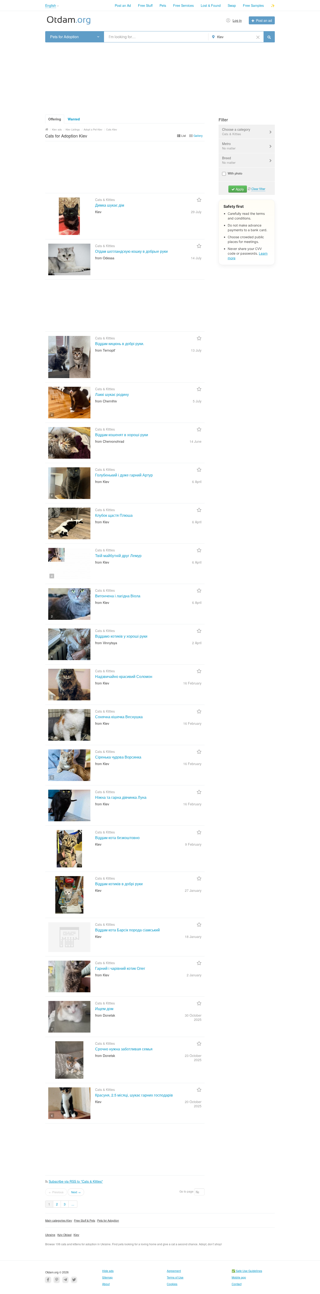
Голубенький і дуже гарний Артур (124, 475)
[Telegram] (65, 1279)
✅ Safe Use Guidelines (247, 1271)
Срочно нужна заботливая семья (124, 1049)
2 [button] (52, 455)
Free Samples (253, 5)
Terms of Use (175, 1277)
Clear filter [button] (258, 188)
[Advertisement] (160, 77)
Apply (239, 189)
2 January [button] (194, 975)
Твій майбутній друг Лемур (118, 555)
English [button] (50, 5)
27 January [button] (193, 890)
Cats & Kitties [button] (231, 134)
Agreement (174, 1271)
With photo (234, 173)
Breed (228, 160)
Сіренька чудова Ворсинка (118, 757)
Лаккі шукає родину (112, 394)
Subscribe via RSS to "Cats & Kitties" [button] (76, 1181)
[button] (58, 6)
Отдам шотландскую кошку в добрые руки (131, 251)
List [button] (183, 136)
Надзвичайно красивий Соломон (123, 676)
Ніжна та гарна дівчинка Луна (120, 797)
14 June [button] (195, 441)
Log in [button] (237, 20)
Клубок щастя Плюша (114, 515)
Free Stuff (145, 5)
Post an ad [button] (264, 20)
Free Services (183, 5)
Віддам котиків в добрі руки (119, 883)
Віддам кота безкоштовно (117, 837)
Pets (163, 5)
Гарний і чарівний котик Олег (120, 968)
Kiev (76, 1235)
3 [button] (52, 272)
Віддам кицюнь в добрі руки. (119, 343)
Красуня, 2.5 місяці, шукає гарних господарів (134, 1095)
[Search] (269, 36)
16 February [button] (192, 683)
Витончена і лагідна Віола (117, 596)
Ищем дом (104, 1008)
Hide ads (108, 1271)
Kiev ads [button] (57, 129)
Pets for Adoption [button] (64, 36)
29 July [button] (196, 211)
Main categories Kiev (58, 1220)
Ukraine (50, 1235)
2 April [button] (196, 642)
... (72, 1204)
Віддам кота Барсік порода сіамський (127, 930)
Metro (228, 145)
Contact (237, 1284)
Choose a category (236, 131)
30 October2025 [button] (193, 1017)
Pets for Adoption (108, 1220)
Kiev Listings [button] (73, 129)
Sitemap (107, 1277)
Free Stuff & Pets (84, 1220)
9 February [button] (193, 844)
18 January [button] (193, 936)
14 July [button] (196, 258)
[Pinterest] (57, 1279)
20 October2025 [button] (193, 1103)
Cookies (172, 1284)
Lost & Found (211, 5)
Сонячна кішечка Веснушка (119, 716)
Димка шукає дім (109, 205)
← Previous (56, 1192)
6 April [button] (196, 481)
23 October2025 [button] (193, 1057)
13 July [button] (196, 350)
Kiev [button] (220, 36)
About (106, 1284)
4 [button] (52, 415)
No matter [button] (228, 148)
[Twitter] (74, 1279)
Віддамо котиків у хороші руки (121, 636)
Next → (76, 1192)
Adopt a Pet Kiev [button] (93, 129)
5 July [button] (197, 401)
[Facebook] (48, 1279)
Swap (232, 5)
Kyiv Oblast (64, 1235)
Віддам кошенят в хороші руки (121, 434)
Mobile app (239, 1277)
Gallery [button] (198, 136)
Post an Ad (123, 5)
